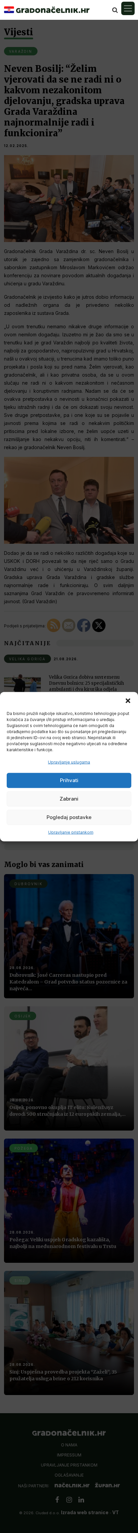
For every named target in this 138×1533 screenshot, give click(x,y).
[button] (128, 700)
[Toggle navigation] (128, 8)
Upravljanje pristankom (70, 831)
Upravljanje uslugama (69, 761)
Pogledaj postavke (69, 817)
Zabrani (69, 799)
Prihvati (69, 780)
